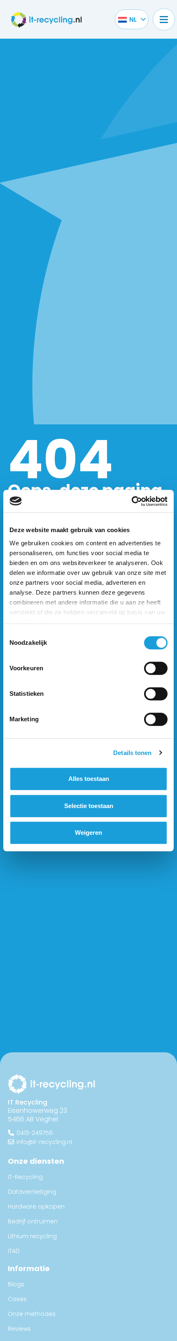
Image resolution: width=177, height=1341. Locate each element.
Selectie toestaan (88, 805)
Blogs (16, 1284)
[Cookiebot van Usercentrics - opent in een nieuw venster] (131, 501)
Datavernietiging (32, 1192)
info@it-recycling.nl (44, 1142)
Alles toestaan (88, 778)
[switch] (156, 668)
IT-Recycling (25, 1177)
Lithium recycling (32, 1236)
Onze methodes (32, 1314)
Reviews (19, 1329)
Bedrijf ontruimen (33, 1221)
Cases (17, 1299)
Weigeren (88, 832)
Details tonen (132, 752)
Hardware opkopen (36, 1206)
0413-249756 (34, 1133)
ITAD (14, 1251)
